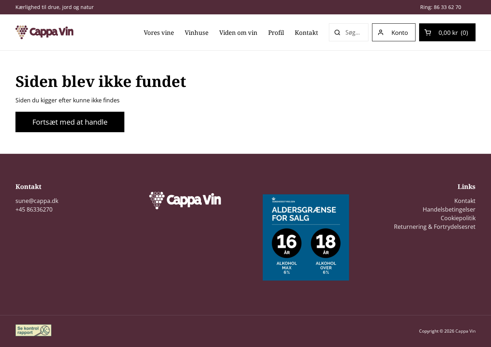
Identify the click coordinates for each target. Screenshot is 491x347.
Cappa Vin (465, 331)
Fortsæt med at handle (69, 122)
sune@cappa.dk (36, 201)
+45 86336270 (33, 209)
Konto (399, 32)
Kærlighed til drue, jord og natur (54, 7)
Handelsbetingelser (449, 209)
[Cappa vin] (44, 33)
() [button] (453, 34)
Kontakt (465, 201)
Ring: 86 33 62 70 (440, 7)
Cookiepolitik (458, 218)
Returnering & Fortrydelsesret (435, 227)
